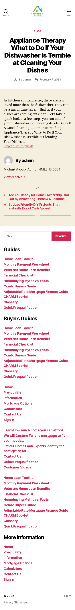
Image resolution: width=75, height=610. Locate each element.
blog (37, 31)
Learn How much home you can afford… (35, 430)
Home (8, 387)
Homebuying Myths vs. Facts (26, 281)
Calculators (13, 409)
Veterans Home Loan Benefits (27, 270)
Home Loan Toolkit (18, 259)
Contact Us (12, 414)
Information (13, 398)
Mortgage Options (18, 403)
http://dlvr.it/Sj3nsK (18, 146)
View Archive (14, 177)
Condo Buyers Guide (20, 286)
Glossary (11, 302)
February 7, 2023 (50, 79)
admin (27, 79)
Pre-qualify (12, 392)
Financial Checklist (18, 275)
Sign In (9, 420)
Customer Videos (17, 467)
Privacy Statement (16, 602)
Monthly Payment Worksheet (26, 264)
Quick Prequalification (21, 307)
